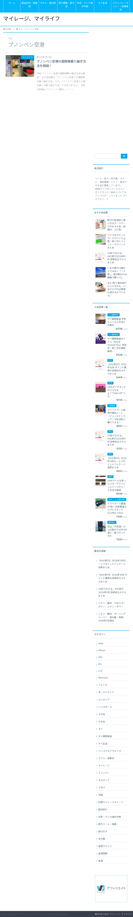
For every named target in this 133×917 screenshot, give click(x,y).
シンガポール (105, 707)
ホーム (11, 3)
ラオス (101, 787)
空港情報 (102, 853)
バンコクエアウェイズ (109, 751)
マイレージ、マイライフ (31, 19)
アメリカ (102, 685)
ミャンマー (104, 773)
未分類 (101, 839)
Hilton (101, 650)
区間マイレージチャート (110, 802)
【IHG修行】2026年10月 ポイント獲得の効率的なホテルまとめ (112, 578)
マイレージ (104, 765)
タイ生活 (102, 3)
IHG (100, 657)
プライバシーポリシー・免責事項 (120, 6)
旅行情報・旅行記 (66, 5)
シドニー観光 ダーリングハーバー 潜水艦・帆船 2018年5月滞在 (112, 617)
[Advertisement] (111, 91)
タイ (100, 729)
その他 (101, 714)
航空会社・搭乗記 (29, 5)
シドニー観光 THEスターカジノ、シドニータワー (112, 605)
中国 (100, 795)
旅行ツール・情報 (107, 824)
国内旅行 (102, 809)
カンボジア (104, 699)
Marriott (103, 677)
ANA (100, 643)
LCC (100, 671)
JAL (100, 664)
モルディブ (103, 780)
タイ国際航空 (105, 736)
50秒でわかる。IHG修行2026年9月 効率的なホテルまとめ (112, 592)
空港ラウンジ (105, 846)
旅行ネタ (102, 831)
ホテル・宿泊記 (48, 3)
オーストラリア (106, 692)
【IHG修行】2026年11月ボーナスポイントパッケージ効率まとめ (112, 564)
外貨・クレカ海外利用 (85, 5)
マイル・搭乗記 (106, 758)
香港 (100, 861)
